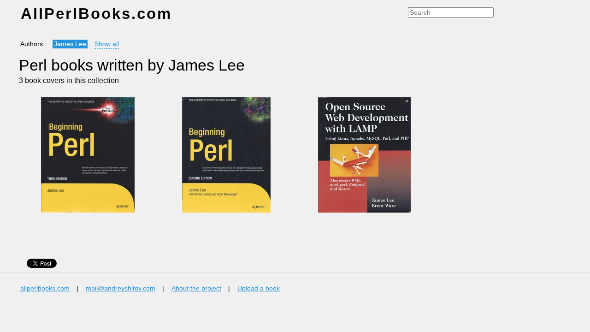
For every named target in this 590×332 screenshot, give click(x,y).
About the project (196, 288)
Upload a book (258, 288)
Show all (106, 44)
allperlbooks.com (45, 288)
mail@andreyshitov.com (120, 288)
